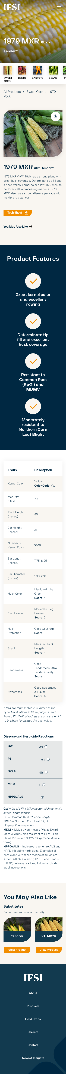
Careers (33, 1032)
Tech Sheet (14, 212)
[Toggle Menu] (58, 7)
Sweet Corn (35, 91)
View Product (17, 950)
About (33, 993)
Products (33, 1006)
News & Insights (33, 1058)
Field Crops (33, 1019)
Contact (33, 1045)
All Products (12, 91)
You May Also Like (16, 226)
